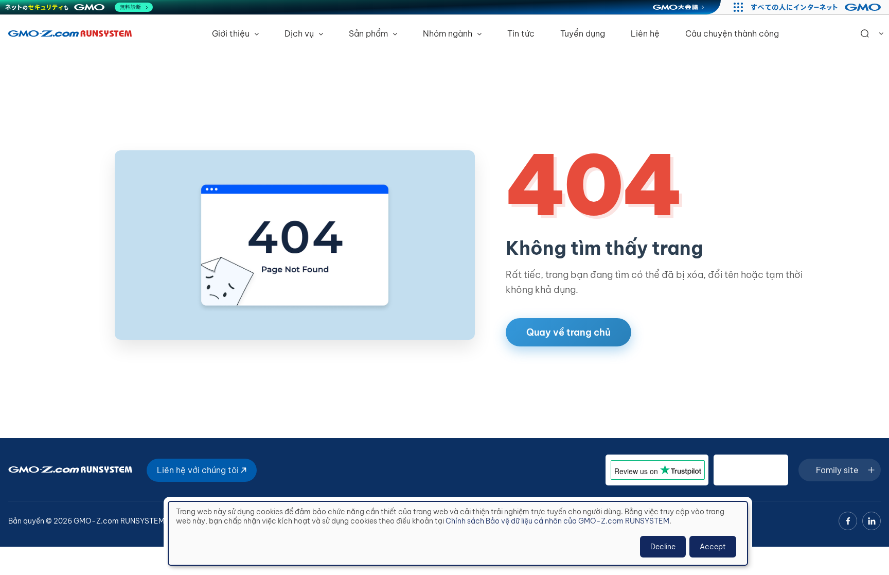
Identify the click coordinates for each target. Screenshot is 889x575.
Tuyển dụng (582, 33)
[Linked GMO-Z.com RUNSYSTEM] (871, 521)
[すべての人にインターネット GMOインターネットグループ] (817, 7)
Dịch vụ (300, 33)
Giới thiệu (232, 33)
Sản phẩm (369, 33)
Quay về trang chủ (568, 332)
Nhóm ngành (448, 33)
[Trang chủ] (70, 33)
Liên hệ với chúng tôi (199, 470)
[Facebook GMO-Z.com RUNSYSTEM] (848, 521)
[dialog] (457, 533)
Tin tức (521, 33)
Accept (713, 546)
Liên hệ (645, 33)
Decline (662, 546)
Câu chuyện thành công (732, 33)
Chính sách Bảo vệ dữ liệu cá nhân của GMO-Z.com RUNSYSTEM (557, 521)
